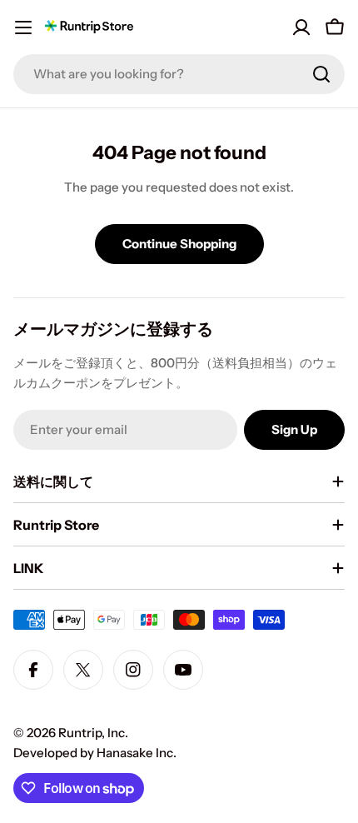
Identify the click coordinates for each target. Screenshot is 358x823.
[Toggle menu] (23, 27)
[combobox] (179, 74)
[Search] (321, 74)
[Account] (301, 27)
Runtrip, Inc (91, 733)
